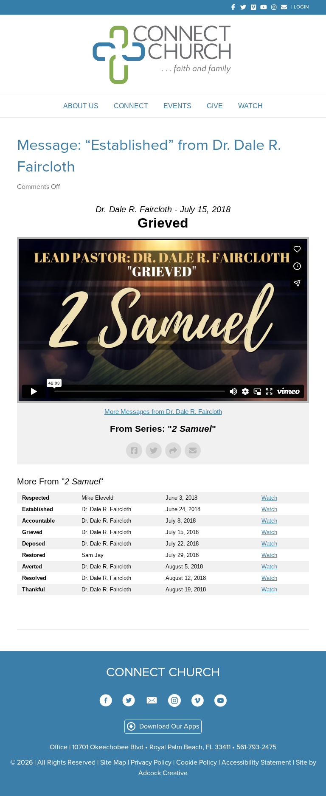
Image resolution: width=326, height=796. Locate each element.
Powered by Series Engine (277, 612)
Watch (250, 106)
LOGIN (301, 7)
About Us (80, 106)
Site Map (113, 762)
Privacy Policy (151, 762)
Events (177, 106)
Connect (131, 106)
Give (215, 106)
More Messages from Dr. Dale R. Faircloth (163, 411)
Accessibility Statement (256, 762)
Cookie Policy (196, 762)
